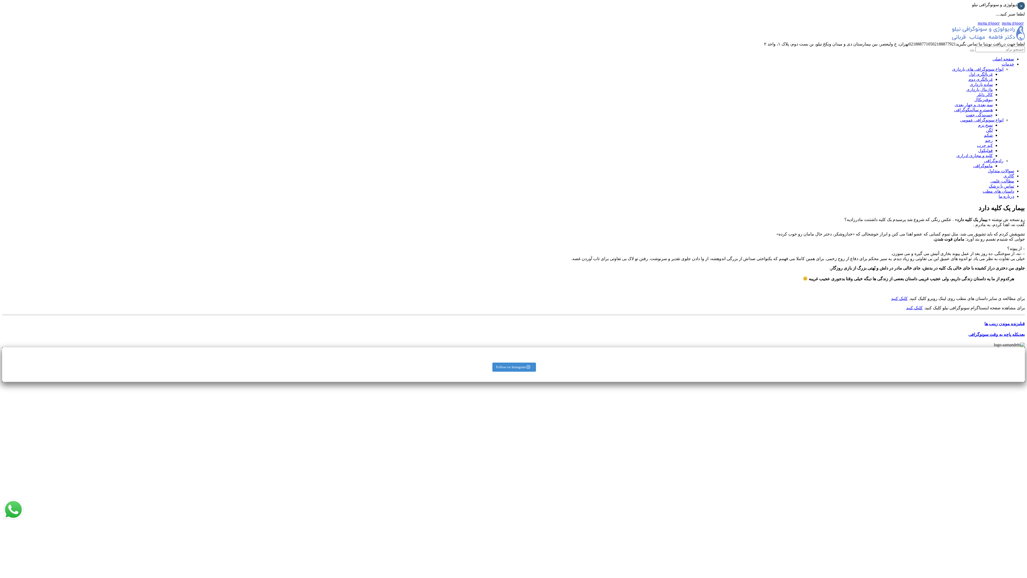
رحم (989, 140)
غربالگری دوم (980, 79)
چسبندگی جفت (979, 115)
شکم (988, 135)
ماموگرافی (983, 165)
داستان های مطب (998, 191)
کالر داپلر (985, 94)
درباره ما (1006, 196)
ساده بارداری (981, 84)
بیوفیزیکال (983, 99)
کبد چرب (985, 145)
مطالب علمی (1002, 181)
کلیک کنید (899, 298)
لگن (989, 130)
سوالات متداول (1001, 171)
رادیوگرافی (993, 160)
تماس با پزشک (1001, 186)
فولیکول (985, 150)
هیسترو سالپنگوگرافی (973, 110)
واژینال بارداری (979, 89)
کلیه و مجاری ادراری (974, 155)
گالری (1008, 176)
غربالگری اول (981, 74)
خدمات (1008, 64)
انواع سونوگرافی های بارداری (977, 69)
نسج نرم (985, 125)
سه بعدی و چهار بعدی (974, 104)
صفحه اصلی (1003, 59)
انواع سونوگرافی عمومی (981, 120)
